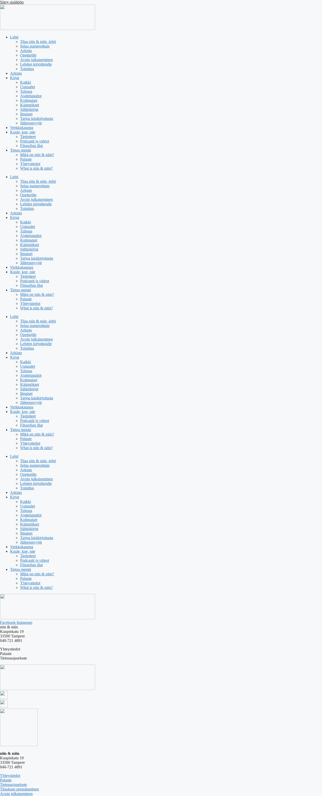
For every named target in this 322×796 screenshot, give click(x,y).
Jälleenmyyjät (31, 123)
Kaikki (25, 82)
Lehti (14, 37)
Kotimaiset (28, 100)
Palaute (26, 159)
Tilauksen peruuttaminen (19, 789)
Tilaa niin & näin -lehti (38, 41)
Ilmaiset (26, 114)
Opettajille (28, 55)
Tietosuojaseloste (13, 784)
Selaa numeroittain (35, 46)
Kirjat (14, 78)
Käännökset (29, 105)
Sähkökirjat (29, 109)
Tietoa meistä (20, 150)
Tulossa (26, 91)
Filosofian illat (31, 146)
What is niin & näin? (36, 168)
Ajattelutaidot (31, 96)
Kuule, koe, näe (22, 132)
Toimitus (27, 69)
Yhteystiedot (30, 164)
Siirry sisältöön (12, 2)
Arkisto (26, 51)
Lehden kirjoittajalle (36, 64)
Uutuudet (27, 87)
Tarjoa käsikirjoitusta (36, 118)
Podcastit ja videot (34, 141)
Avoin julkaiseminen (36, 60)
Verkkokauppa (21, 127)
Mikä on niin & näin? (37, 155)
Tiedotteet (28, 136)
